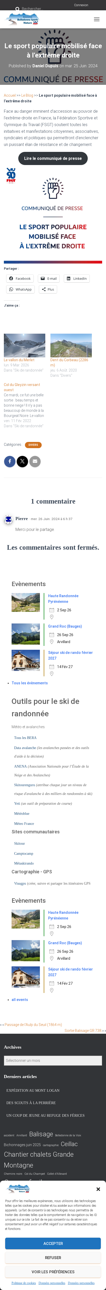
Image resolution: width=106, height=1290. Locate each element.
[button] (98, 1189)
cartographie (51, 1145)
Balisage (41, 1134)
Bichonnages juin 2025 (22, 1145)
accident (9, 1135)
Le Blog (27, 95)
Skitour (19, 843)
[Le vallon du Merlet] (24, 345)
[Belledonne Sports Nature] (24, 19)
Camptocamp (23, 854)
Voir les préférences (53, 1272)
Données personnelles (52, 1283)
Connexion (81, 5)
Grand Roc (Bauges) (65, 626)
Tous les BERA (25, 738)
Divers (33, 444)
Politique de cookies (24, 1283)
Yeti (17, 804)
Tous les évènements (30, 683)
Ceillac (69, 1144)
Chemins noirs (13, 1174)
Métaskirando (24, 863)
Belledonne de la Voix (68, 1135)
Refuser (53, 1257)
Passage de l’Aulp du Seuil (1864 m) (33, 1025)
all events (20, 1000)
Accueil (10, 95)
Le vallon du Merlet (19, 360)
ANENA (20, 766)
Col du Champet (34, 1174)
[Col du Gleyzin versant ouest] (27, 405)
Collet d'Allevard (57, 1174)
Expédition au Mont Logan (32, 1090)
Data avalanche (25, 748)
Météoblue (21, 814)
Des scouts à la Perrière (31, 1103)
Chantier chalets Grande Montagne (39, 1160)
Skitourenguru (24, 785)
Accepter (53, 1243)
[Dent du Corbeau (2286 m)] (71, 345)
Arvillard (21, 1135)
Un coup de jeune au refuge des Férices (45, 1116)
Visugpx (20, 883)
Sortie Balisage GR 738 (83, 1031)
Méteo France (24, 824)
